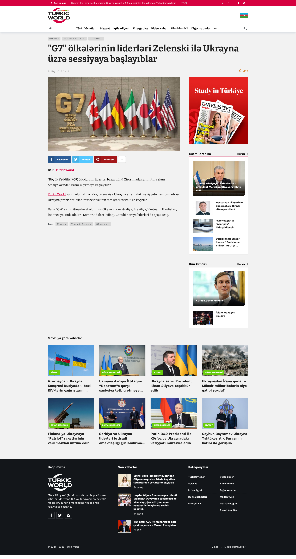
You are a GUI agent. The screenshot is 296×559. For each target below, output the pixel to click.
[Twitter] (244, 3)
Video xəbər (227, 476)
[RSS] (68, 515)
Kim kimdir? (227, 483)
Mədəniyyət (227, 496)
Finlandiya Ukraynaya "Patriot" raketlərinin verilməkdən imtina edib (69, 438)
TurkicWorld (65, 170)
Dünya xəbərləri (111, 372)
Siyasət (55, 372)
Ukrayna (54, 39)
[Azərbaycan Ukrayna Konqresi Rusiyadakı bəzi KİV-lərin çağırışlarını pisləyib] (71, 360)
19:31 (139, 530)
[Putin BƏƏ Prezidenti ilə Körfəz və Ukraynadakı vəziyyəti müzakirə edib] (174, 413)
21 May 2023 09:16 (58, 71)
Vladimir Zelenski (74, 39)
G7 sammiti (96, 39)
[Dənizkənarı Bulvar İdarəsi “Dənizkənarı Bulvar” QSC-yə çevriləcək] (203, 244)
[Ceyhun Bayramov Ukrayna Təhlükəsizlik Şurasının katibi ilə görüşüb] (225, 413)
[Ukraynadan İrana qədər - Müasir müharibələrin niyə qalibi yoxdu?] (225, 360)
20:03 (140, 487)
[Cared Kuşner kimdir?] (219, 288)
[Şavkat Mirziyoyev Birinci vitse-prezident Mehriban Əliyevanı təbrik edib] (219, 178)
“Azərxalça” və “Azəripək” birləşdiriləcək (225, 224)
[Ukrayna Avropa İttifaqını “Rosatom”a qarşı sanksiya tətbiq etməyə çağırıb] (122, 360)
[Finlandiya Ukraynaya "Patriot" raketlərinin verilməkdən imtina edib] (71, 413)
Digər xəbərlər (162, 425)
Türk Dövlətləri (197, 476)
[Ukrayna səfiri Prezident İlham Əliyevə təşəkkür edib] (174, 360)
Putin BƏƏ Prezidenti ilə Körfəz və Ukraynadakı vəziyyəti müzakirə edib (171, 438)
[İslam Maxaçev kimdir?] (203, 318)
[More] (215, 28)
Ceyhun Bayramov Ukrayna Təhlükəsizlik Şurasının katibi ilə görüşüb (224, 438)
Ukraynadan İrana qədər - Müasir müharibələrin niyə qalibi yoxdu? (224, 385)
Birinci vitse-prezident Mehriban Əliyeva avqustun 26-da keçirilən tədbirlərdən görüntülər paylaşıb (154, 479)
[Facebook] (238, 3)
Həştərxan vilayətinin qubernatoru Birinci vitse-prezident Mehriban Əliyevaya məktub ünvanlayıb (229, 209)
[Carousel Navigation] (225, 3)
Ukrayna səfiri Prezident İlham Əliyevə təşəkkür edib (171, 385)
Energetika (194, 503)
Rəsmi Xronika (228, 510)
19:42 (140, 514)
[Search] (245, 28)
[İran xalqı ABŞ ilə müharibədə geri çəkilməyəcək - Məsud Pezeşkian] (124, 526)
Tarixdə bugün (228, 503)
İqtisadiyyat (195, 490)
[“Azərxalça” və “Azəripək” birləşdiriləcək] (203, 226)
